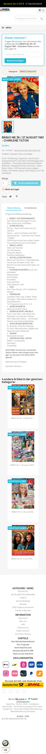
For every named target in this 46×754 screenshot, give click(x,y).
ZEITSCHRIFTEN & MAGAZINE (23, 594)
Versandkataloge (23, 601)
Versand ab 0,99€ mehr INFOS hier (27, 150)
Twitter (4, 691)
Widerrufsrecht (23, 631)
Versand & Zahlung (23, 634)
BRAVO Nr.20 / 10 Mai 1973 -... (23, 418)
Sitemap (23, 604)
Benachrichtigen (15, 60)
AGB (23, 624)
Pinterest (16, 196)
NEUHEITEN (23, 591)
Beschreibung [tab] (13, 208)
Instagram (24, 691)
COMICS (23, 598)
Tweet (10, 196)
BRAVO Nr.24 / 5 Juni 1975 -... (23, 559)
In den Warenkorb (26, 183)
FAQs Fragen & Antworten (23, 607)
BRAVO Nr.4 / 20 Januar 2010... (23, 465)
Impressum (23, 618)
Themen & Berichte (23, 610)
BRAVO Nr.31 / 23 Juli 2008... (23, 512)
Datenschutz (23, 627)
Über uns (23, 621)
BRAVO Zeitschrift (28, 71)
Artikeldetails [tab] (30, 208)
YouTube (11, 691)
